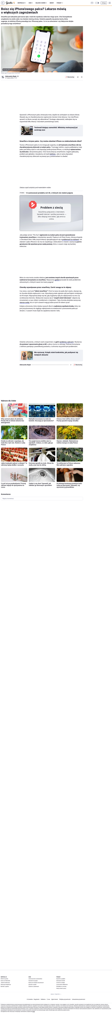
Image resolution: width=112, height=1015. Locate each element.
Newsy (52, 3)
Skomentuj (70, 77)
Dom (30, 3)
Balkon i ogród (41, 3)
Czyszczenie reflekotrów (62, 984)
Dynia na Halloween (5, 980)
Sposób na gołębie (60, 978)
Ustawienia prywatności (78, 999)
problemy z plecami (67, 342)
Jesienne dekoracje (5, 982)
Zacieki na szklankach (34, 986)
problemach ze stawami (70, 239)
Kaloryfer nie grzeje (33, 980)
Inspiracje (21, 3)
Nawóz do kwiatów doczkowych (36, 982)
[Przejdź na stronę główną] (3, 4)
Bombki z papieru (5, 986)
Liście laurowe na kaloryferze (35, 978)
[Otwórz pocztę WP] (92, 2)
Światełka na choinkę (61, 986)
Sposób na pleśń (32, 984)
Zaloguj (104, 3)
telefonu (53, 154)
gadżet (57, 280)
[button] (97, 3)
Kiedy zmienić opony (61, 988)
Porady (59, 3)
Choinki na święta (60, 982)
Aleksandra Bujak (10, 76)
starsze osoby (24, 302)
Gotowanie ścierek (60, 980)
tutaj (34, 1011)
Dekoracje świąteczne (6, 984)
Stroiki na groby (4, 978)
